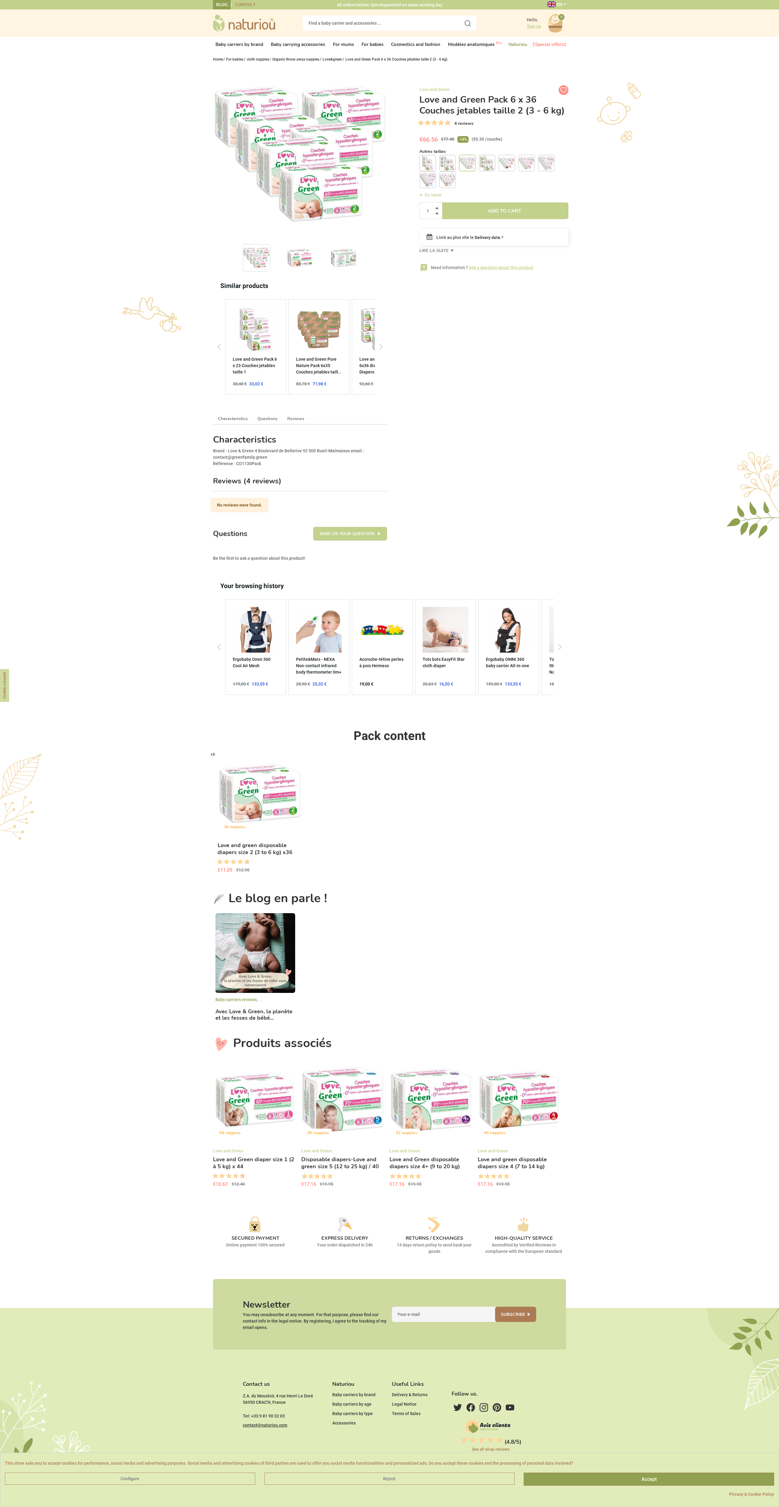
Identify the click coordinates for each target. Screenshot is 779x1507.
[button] (219, 347)
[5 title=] (231, 862)
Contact (245, 5)
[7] (441, 123)
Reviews (295, 419)
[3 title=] (224, 862)
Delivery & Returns (410, 1394)
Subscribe (513, 1314)
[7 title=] (238, 862)
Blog (222, 5)
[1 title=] (217, 862)
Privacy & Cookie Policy (751, 1494)
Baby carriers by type (352, 1413)
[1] (420, 123)
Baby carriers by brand (354, 1394)
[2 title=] (310, 1176)
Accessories (344, 1423)
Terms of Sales (406, 1413)
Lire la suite (434, 251)
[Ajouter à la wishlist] (563, 90)
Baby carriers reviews (236, 999)
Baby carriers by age (352, 1404)
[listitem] (255, 347)
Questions (267, 419)
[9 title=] (245, 862)
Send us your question (348, 534)
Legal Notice (404, 1404)
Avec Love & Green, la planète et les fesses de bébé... (253, 1015)
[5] (434, 123)
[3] (427, 123)
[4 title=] (323, 1176)
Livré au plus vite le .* (469, 237)
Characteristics (233, 419)
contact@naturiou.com (265, 1425)
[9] (447, 123)
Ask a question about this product (501, 267)
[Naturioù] (244, 22)
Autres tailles (432, 151)
